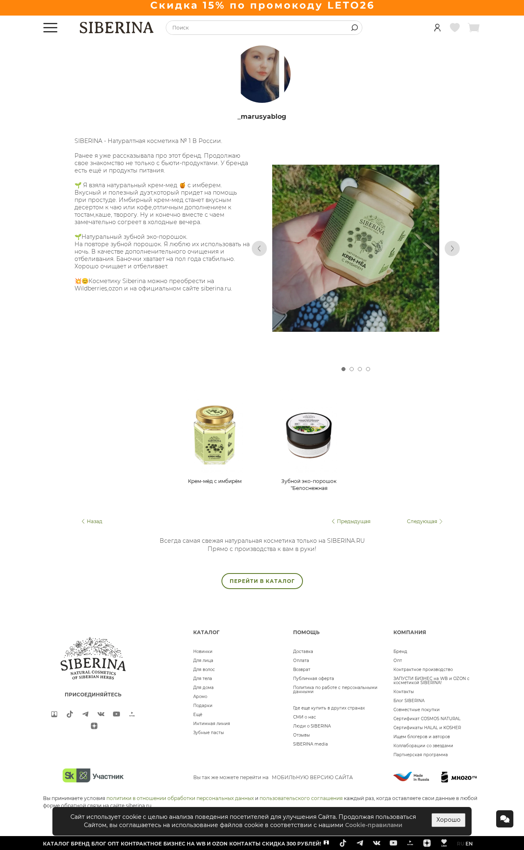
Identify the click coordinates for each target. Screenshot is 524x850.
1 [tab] (343, 369)
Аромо (200, 696)
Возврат (301, 669)
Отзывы (301, 735)
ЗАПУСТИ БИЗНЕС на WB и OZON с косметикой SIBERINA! (431, 680)
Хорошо (448, 819)
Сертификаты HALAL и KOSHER (427, 727)
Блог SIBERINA (409, 700)
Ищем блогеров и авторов (421, 736)
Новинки (202, 651)
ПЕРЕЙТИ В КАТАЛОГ (262, 581)
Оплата (301, 660)
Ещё (197, 714)
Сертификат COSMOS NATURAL (427, 718)
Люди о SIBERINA (312, 726)
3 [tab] (360, 369)
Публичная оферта (313, 678)
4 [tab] (368, 369)
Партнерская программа (420, 754)
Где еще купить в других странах (329, 708)
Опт (397, 660)
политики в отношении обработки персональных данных (180, 798)
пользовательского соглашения (301, 798)
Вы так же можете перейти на (273, 777)
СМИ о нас (304, 717)
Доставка (303, 651)
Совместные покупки (416, 709)
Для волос (204, 669)
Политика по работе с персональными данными (335, 689)
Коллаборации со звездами (423, 745)
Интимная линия (211, 723)
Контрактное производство (423, 669)
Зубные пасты (208, 732)
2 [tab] (352, 369)
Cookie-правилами (373, 825)
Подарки (202, 705)
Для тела (202, 678)
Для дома (203, 687)
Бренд (400, 651)
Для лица (203, 660)
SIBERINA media (310, 744)
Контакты (403, 691)
